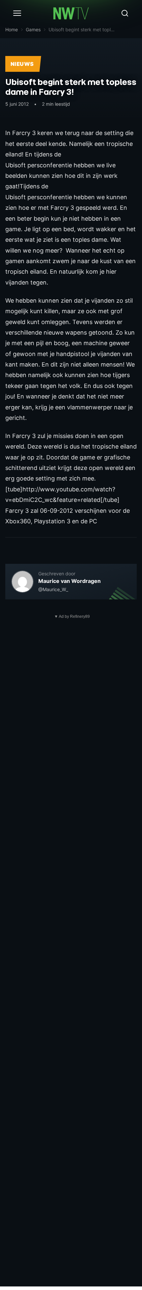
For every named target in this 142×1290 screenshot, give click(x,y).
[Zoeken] (124, 13)
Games (33, 29)
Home (11, 29)
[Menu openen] (17, 13)
